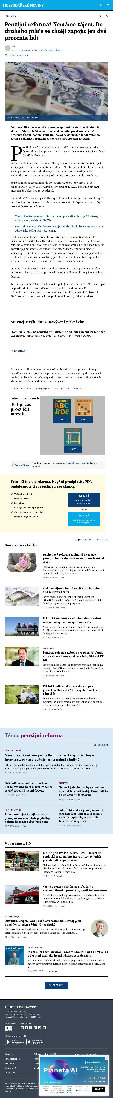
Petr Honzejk (12, 916)
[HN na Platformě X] (22, 1027)
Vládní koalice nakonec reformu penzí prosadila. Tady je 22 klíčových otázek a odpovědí (70, 690)
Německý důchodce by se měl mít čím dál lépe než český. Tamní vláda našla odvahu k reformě (83, 791)
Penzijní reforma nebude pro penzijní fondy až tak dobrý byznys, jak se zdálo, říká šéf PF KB (73, 656)
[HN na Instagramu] (30, 1027)
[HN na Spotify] (39, 1027)
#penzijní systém (43, 388)
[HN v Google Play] (15, 1042)
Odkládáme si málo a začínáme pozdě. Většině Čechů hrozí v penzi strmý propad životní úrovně (28, 787)
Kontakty (9, 1054)
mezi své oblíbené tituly (75, 463)
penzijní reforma (42, 735)
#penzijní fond (62, 388)
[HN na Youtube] (44, 1027)
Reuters (35, 118)
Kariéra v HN (11, 1068)
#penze (77, 388)
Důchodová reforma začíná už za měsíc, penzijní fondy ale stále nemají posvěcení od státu (73, 558)
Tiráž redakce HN (13, 1059)
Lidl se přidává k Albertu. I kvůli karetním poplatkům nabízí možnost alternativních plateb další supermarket (72, 857)
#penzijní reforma (22, 388)
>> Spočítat (18, 350)
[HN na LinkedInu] (35, 1027)
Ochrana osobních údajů (45, 1054)
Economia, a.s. (24, 1012)
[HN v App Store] (35, 1042)
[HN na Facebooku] (26, 1027)
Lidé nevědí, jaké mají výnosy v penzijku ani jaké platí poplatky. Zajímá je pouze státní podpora (27, 818)
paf (13, 46)
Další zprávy (56, 985)
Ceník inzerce (11, 1073)
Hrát (62, 419)
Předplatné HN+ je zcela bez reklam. (93, 540)
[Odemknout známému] (106, 16)
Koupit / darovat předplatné (85, 1054)
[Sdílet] (99, 16)
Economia (9, 1063)
